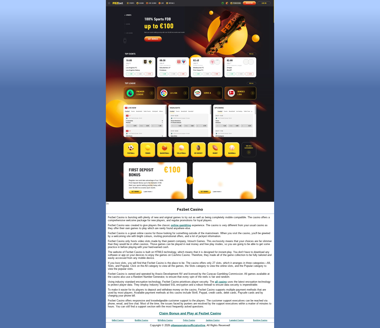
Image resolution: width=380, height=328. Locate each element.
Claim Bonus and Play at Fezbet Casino (190, 313)
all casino (221, 281)
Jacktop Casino (213, 320)
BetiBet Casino (141, 320)
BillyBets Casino (165, 320)
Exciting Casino (260, 320)
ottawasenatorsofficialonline (188, 325)
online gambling (181, 225)
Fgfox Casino (189, 320)
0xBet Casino (118, 320)
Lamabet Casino (236, 320)
